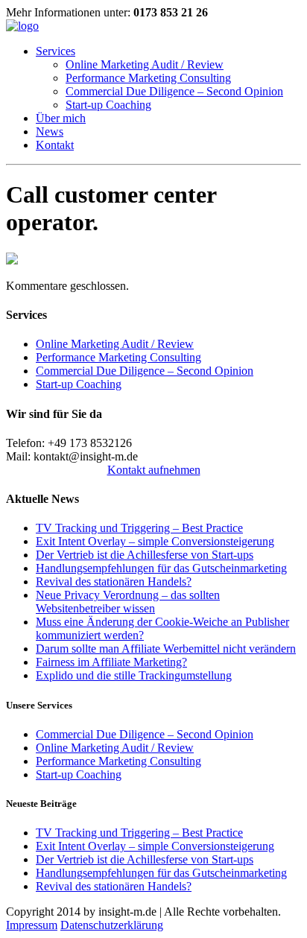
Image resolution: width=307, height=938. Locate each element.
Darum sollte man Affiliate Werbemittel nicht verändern (166, 648)
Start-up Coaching (108, 104)
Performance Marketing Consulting (148, 78)
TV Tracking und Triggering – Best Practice (139, 528)
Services (55, 51)
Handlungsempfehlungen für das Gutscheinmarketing (161, 568)
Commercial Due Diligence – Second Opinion (174, 91)
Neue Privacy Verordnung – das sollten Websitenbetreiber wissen (128, 602)
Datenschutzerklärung (111, 925)
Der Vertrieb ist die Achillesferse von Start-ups (144, 554)
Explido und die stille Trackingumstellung (134, 675)
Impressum (31, 925)
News (49, 131)
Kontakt (55, 145)
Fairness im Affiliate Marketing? (111, 662)
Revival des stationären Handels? (114, 581)
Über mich (61, 118)
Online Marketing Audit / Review (145, 64)
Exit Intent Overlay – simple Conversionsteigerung (155, 541)
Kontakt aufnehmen (153, 469)
